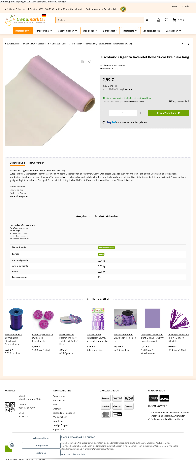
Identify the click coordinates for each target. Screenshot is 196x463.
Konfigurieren (41, 445)
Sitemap (57, 408)
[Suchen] (147, 20)
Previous (9, 335)
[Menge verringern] (106, 113)
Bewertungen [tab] (36, 162)
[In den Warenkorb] (7, 53)
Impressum (65, 454)
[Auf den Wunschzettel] (90, 62)
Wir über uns (59, 400)
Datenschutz (79, 454)
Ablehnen (41, 453)
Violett (101, 254)
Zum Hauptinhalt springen (13, 1)
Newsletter (58, 421)
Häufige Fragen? (60, 425)
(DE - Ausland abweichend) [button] (133, 101)
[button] (158, 20)
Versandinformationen (64, 412)
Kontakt (185, 6)
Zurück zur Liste (13, 43)
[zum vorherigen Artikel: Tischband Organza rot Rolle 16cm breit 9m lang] (188, 44)
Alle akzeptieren (41, 438)
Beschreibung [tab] (17, 162)
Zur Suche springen (36, 1)
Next (186, 335)
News (174, 6)
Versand (129, 89)
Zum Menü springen (56, 1)
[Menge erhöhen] (140, 113)
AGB (55, 404)
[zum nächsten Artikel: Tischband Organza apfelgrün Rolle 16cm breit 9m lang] (182, 44)
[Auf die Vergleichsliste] (82, 62)
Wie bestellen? (60, 416)
